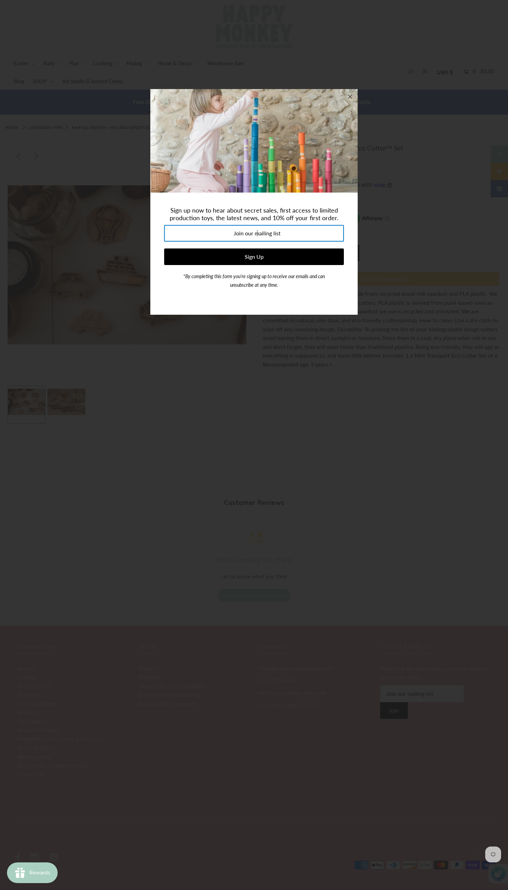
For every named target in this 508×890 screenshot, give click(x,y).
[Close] (350, 96)
